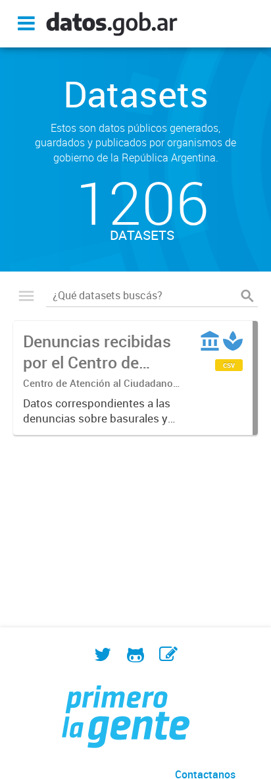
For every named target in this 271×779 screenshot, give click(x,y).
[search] (247, 296)
